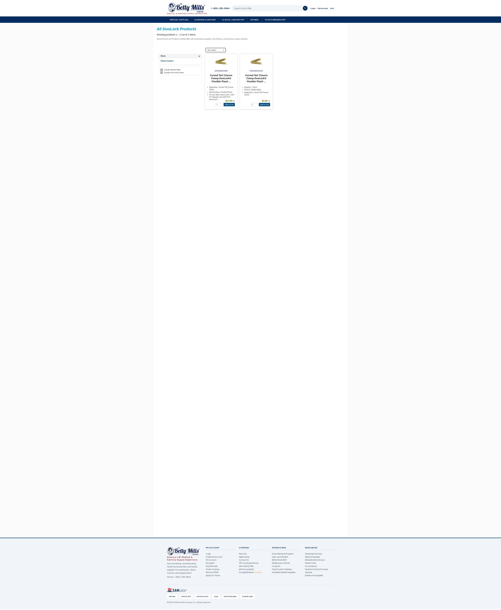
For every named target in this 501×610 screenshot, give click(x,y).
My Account (323, 8)
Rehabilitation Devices (315, 560)
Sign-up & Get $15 (280, 557)
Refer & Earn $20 (279, 560)
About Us (243, 553)
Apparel (254, 20)
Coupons (276, 566)
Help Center (244, 557)
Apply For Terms (213, 575)
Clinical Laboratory (233, 20)
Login (208, 553)
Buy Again (210, 563)
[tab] (180, 56)
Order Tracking (212, 569)
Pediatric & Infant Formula (316, 569)
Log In (313, 8)
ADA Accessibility (246, 569)
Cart (332, 8)
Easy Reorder (212, 566)
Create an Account (214, 557)
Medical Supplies (179, 20)
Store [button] (163, 56)
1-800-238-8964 (220, 8)
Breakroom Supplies (314, 575)
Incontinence (311, 566)
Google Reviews (250, 572)
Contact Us (244, 560)
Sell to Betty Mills (246, 566)
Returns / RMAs (212, 572)
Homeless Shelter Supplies (284, 572)
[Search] (305, 8)
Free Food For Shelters (282, 569)
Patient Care (310, 563)
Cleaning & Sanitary (205, 20)
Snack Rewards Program (283, 553)
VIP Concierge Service (248, 563)
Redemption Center (281, 563)
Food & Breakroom (275, 20)
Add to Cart (229, 105)
